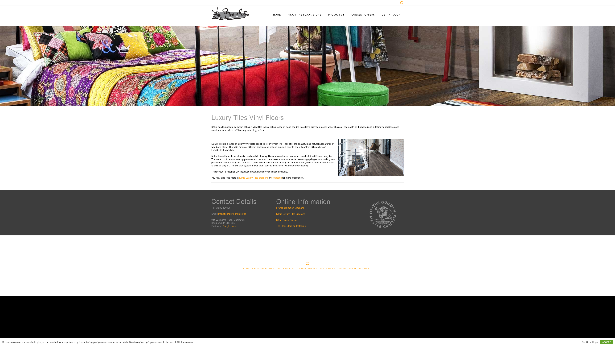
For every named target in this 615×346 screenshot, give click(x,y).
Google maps (229, 226)
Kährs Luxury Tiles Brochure (290, 213)
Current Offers (307, 269)
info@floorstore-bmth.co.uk (232, 213)
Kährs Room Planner (286, 220)
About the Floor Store (266, 269)
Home (246, 269)
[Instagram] (402, 2)
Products (289, 269)
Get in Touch (327, 269)
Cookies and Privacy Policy (355, 269)
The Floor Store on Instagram (291, 225)
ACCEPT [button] (606, 342)
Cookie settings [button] (590, 342)
